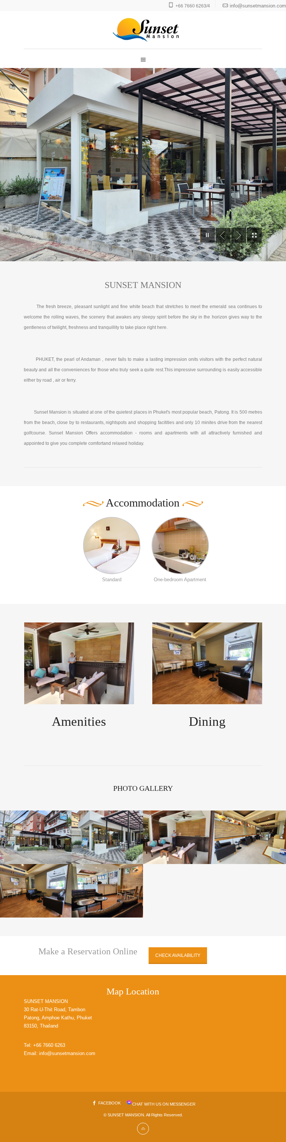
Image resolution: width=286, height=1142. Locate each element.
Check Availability (177, 955)
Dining (207, 721)
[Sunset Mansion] (143, 30)
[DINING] (207, 663)
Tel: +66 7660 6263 (44, 1045)
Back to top (143, 1129)
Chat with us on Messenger (164, 1104)
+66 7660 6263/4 (192, 6)
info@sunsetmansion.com (258, 6)
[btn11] (111, 545)
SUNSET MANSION (126, 1115)
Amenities (79, 721)
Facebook (109, 1103)
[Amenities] (79, 663)
